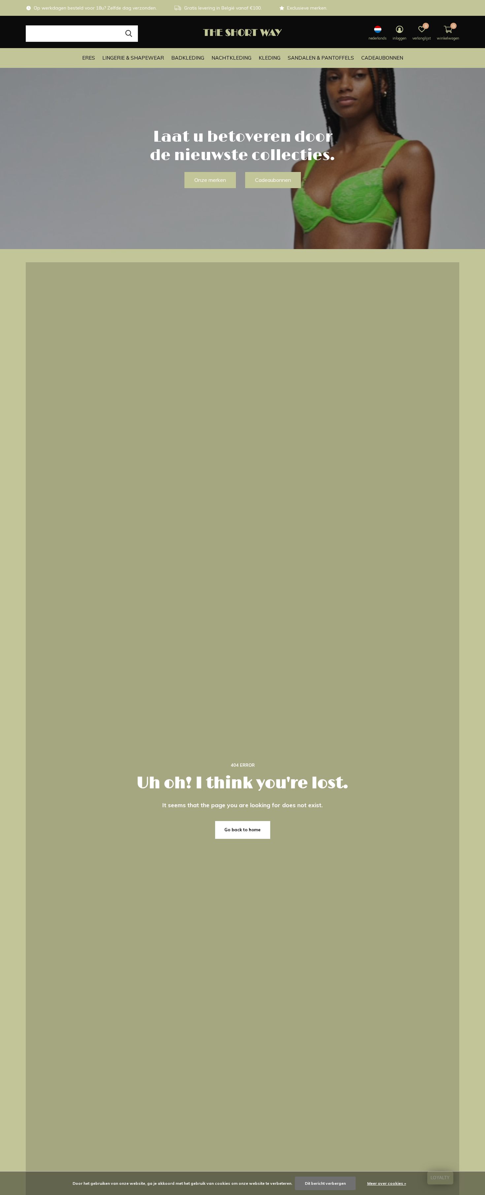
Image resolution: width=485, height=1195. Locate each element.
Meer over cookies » (386, 1183)
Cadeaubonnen (382, 58)
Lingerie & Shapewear (133, 58)
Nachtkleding (231, 58)
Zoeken (128, 33)
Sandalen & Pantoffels (321, 58)
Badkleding (187, 58)
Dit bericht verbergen (325, 1183)
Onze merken (210, 180)
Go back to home (242, 829)
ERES (88, 58)
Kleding (269, 58)
